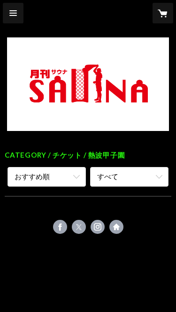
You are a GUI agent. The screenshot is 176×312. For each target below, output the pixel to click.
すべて (107, 176)
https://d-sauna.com (116, 227)
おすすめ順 (32, 176)
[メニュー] (13, 13)
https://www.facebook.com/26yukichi (60, 227)
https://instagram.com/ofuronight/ (98, 227)
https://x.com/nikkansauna (79, 227)
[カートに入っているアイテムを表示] (163, 13)
